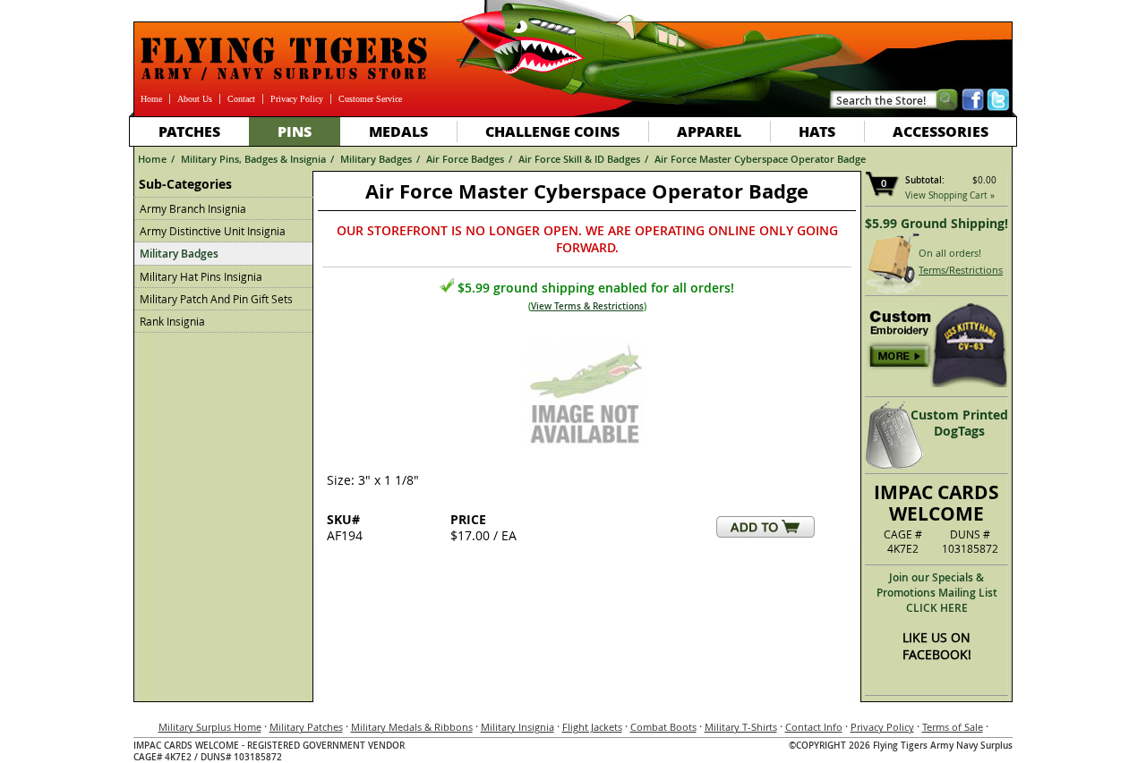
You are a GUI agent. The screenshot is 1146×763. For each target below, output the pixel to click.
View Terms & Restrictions (587, 306)
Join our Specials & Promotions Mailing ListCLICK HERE (937, 592)
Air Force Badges (465, 158)
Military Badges (376, 158)
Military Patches (306, 726)
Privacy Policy (296, 99)
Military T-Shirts (741, 726)
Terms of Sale (952, 726)
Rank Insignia (172, 321)
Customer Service (370, 99)
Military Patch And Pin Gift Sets (216, 299)
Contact (241, 99)
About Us (194, 99)
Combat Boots (663, 726)
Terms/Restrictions (961, 269)
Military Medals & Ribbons (412, 726)
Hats (817, 131)
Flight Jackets (592, 726)
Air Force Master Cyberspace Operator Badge (760, 158)
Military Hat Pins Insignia (201, 276)
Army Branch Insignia (193, 208)
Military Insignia (517, 726)
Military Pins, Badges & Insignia (253, 158)
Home (151, 99)
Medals (398, 131)
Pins (295, 131)
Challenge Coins (552, 131)
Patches (189, 131)
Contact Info (813, 726)
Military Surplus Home (209, 726)
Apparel (709, 131)
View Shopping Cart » (950, 195)
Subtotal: (925, 180)
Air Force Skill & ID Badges (579, 158)
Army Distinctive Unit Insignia (213, 231)
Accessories (940, 131)
